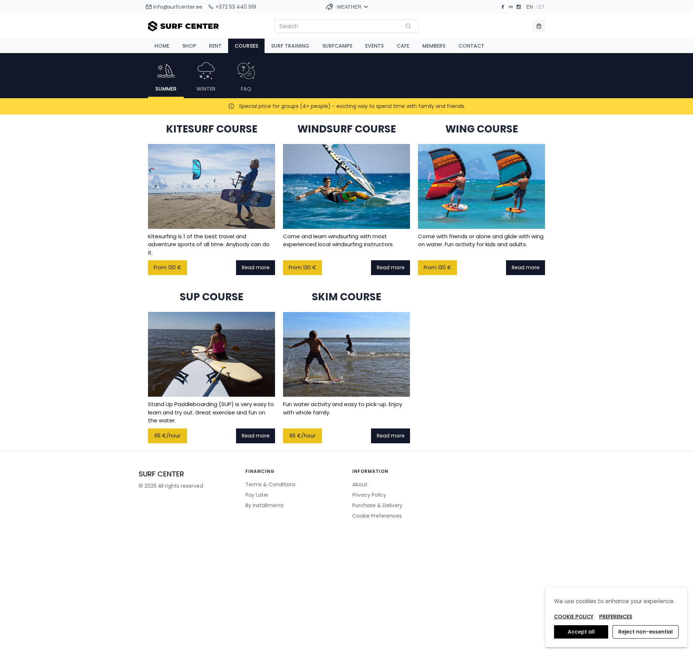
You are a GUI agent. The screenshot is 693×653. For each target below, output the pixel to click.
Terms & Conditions (270, 484)
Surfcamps (337, 45)
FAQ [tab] (246, 88)
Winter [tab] (205, 88)
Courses (246, 45)
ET (542, 7)
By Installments (264, 505)
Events (374, 45)
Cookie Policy (573, 616)
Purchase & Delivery (377, 505)
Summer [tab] (165, 88)
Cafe (403, 45)
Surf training (290, 45)
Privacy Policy (369, 495)
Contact (471, 45)
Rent (215, 45)
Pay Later (257, 495)
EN (529, 7)
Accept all (581, 631)
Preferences (615, 616)
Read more (256, 267)
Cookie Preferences (377, 515)
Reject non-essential (645, 631)
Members (433, 45)
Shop (189, 45)
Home (161, 45)
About (359, 484)
